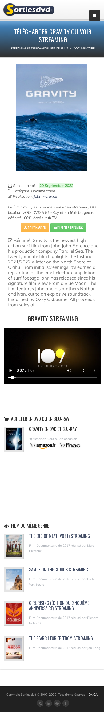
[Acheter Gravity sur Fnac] (69, 445)
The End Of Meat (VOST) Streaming (59, 536)
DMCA (93, 694)
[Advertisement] (53, 397)
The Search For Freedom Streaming (61, 638)
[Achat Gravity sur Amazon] (43, 445)
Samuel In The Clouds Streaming (58, 569)
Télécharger (36, 227)
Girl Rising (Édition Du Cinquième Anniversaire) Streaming (59, 605)
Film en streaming (70, 227)
